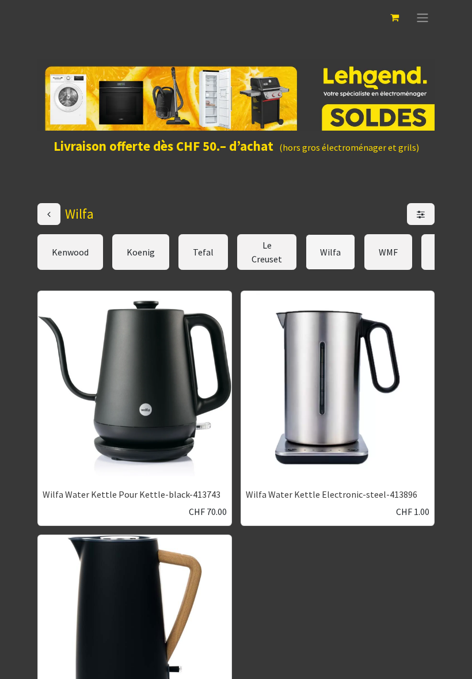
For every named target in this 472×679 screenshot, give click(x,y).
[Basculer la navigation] (422, 17)
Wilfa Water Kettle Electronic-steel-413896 (331, 494)
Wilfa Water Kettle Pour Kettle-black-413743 (131, 494)
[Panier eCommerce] (394, 17)
